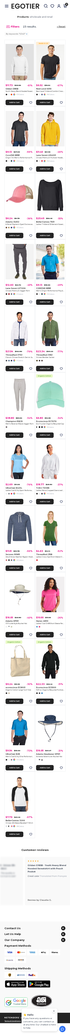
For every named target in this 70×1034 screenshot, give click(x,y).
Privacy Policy (28, 1021)
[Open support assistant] (62, 1029)
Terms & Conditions (12, 1021)
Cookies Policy (42, 1021)
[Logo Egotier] (26, 6)
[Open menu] (7, 6)
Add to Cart (14, 102)
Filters (15, 26)
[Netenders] (12, 1018)
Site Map (53, 1021)
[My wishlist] (52, 6)
